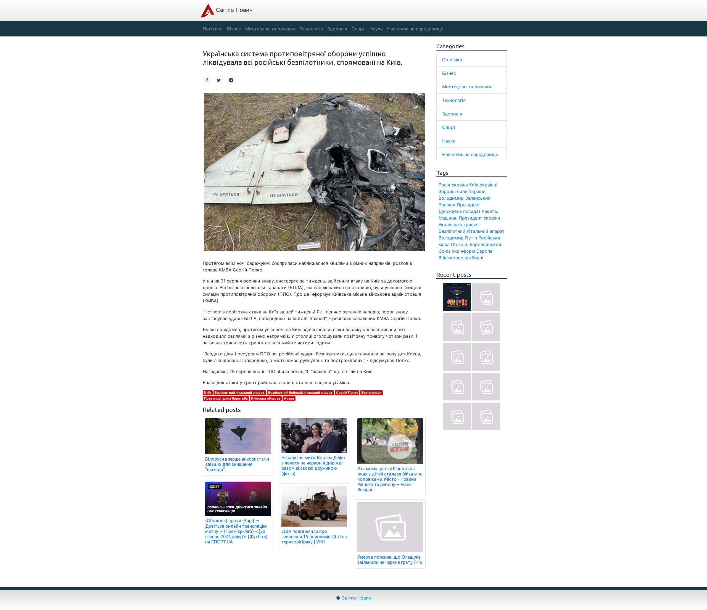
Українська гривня (459, 224)
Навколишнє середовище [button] (415, 28)
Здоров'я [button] (337, 28)
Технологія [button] (311, 28)
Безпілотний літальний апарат (240, 392)
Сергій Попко (347, 392)
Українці (488, 185)
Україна (460, 185)
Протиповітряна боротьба (226, 398)
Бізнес (449, 73)
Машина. (448, 218)
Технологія (454, 100)
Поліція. (459, 244)
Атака (289, 398)
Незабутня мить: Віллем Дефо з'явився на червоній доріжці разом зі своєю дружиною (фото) (313, 465)
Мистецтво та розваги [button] (270, 28)
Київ (207, 392)
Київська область (265, 398)
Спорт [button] (358, 28)
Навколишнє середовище (470, 154)
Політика (452, 59)
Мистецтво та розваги (467, 86)
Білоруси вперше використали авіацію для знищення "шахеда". (237, 464)
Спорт (449, 127)
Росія (444, 185)
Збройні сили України (462, 191)
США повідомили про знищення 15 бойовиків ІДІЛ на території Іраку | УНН (314, 536)
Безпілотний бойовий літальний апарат (300, 392)
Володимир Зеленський (465, 198)
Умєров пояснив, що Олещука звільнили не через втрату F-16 (390, 559)
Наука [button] (376, 28)
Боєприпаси (371, 392)
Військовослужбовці (461, 257)
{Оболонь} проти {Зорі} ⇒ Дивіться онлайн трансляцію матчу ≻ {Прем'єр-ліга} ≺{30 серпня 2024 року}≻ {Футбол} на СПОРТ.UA (236, 531)
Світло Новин (233, 10)
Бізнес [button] (234, 28)
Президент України (479, 218)
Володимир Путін (458, 238)
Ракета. (490, 211)
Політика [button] (213, 28)
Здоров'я (452, 114)
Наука (448, 141)
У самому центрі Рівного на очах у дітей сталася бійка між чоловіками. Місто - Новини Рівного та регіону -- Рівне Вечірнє (389, 479)
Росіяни (447, 204)
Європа (484, 251)
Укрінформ (463, 251)
